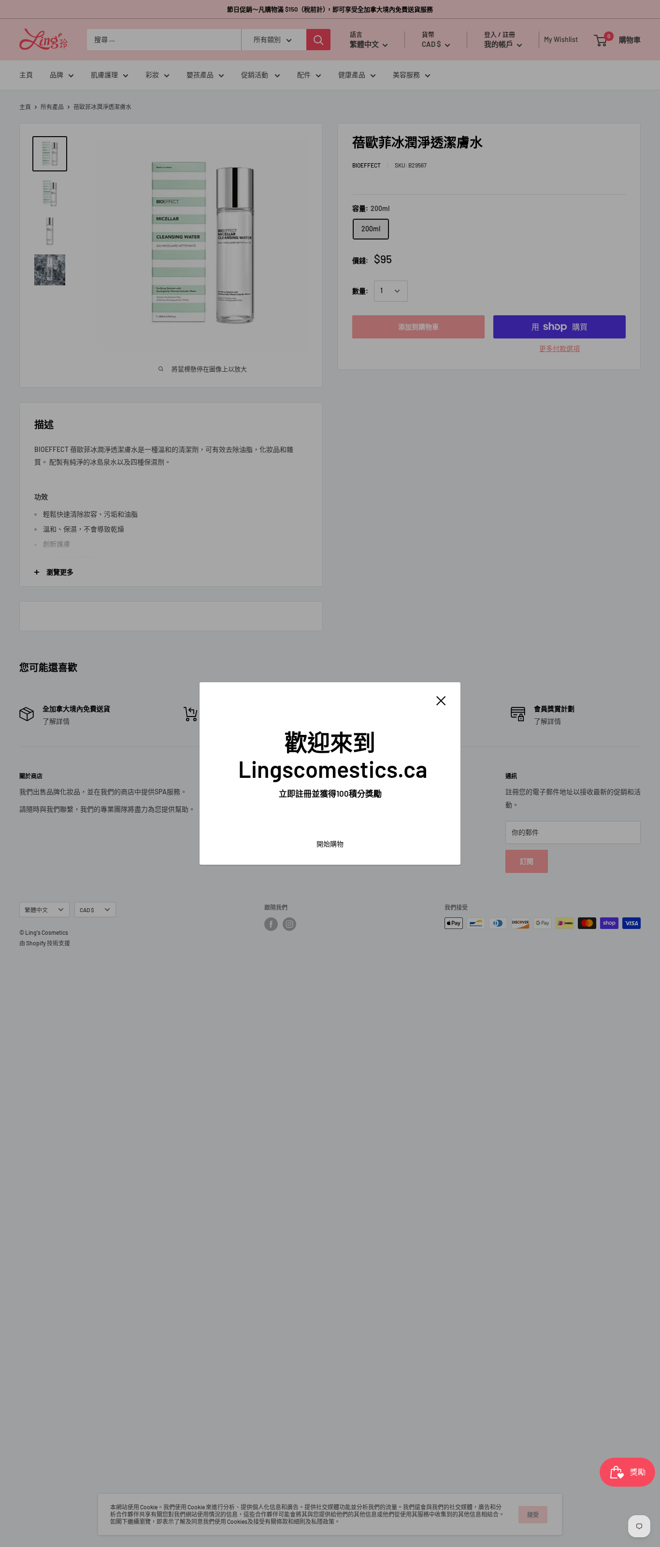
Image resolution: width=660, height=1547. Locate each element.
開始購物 (330, 844)
